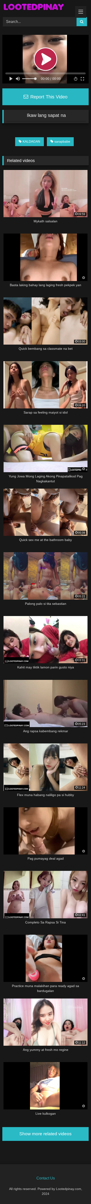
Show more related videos (45, 1133)
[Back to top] (76, 1190)
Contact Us (45, 1178)
